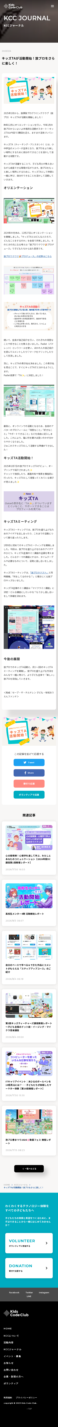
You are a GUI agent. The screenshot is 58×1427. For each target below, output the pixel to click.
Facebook (14, 1292)
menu (52, 6)
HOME (7, 1185)
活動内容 (9, 1342)
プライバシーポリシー (26, 1397)
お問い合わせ (11, 1369)
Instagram (44, 1292)
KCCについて (11, 1335)
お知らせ (9, 1363)
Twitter (29, 1292)
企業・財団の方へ (14, 1376)
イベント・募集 (12, 1356)
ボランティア (11, 1383)
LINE (29, 1296)
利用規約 (8, 1397)
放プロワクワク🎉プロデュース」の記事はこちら (28, 256)
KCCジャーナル (21, 1185)
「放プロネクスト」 (39, 572)
